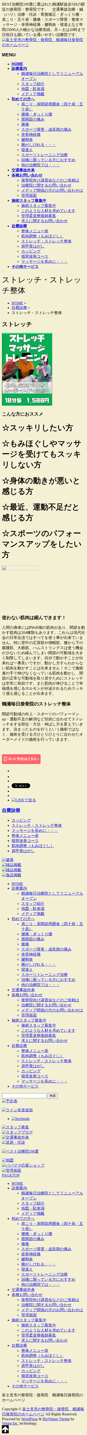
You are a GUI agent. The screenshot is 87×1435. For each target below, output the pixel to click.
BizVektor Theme (56, 1419)
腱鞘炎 (27, 140)
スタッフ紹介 (32, 84)
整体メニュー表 (34, 231)
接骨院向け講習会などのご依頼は (50, 180)
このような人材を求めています (48, 211)
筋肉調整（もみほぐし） (42, 236)
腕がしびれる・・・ (38, 145)
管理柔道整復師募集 (38, 216)
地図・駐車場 (32, 89)
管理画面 (29, 195)
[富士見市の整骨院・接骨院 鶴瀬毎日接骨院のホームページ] (43, 45)
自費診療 (19, 308)
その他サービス (25, 1086)
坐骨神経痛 (31, 134)
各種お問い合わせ (27, 995)
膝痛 (25, 124)
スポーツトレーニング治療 (44, 155)
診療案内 (19, 888)
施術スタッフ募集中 (38, 206)
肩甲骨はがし (32, 246)
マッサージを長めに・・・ (44, 261)
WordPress (29, 1419)
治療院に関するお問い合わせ (46, 185)
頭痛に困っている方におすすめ (48, 160)
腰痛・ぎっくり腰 (36, 114)
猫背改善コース (34, 256)
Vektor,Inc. (10, 1423)
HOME (17, 303)
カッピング (31, 251)
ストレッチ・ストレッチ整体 (46, 241)
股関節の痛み (32, 119)
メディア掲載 (32, 94)
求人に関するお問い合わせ (44, 221)
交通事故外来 (23, 990)
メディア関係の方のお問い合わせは (52, 190)
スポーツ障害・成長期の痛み (46, 129)
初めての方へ (23, 919)
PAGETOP (11, 1175)
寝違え (27, 150)
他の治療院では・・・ (40, 165)
